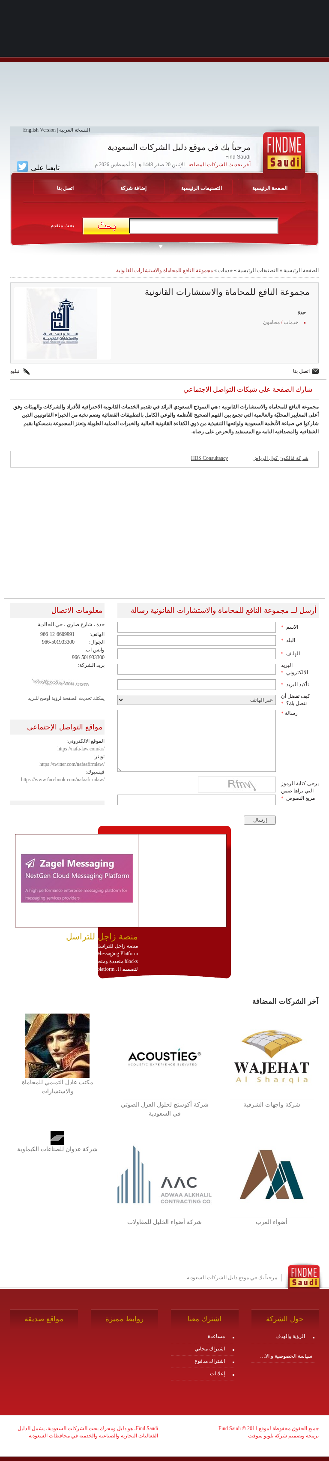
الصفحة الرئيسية (269, 188)
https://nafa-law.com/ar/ (81, 749)
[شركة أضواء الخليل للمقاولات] (164, 1174)
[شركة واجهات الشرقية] (271, 1056)
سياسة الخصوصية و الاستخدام (284, 1356)
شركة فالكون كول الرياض (280, 458)
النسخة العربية (74, 130)
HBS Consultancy (209, 458)
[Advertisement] (164, 66)
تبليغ (14, 371)
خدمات (225, 270)
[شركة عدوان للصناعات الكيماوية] (57, 1137)
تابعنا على (44, 167)
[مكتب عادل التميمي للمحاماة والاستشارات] (57, 1045)
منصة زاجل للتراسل (102, 936)
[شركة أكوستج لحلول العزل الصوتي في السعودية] (164, 1056)
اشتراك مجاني (209, 1349)
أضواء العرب (271, 1222)
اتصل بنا (65, 188)
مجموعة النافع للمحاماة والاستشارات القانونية (164, 270)
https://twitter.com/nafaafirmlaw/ (72, 764)
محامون (271, 322)
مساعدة (216, 1336)
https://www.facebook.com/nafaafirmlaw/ (63, 780)
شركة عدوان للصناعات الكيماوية (57, 1149)
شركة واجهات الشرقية (271, 1104)
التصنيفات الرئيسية (201, 188)
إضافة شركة (133, 188)
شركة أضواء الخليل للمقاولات (164, 1222)
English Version (39, 130)
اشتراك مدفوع (209, 1361)
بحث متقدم (62, 225)
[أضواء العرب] (271, 1174)
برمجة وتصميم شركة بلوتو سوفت (283, 1436)
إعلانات (217, 1374)
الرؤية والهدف (290, 1336)
